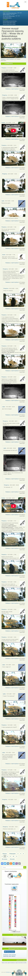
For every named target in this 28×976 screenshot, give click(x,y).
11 (17, 856)
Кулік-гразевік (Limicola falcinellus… (10, 21)
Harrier (3, 254)
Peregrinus (4, 67)
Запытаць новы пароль (9, 956)
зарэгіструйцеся (10, 59)
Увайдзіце (3, 59)
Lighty (3, 201)
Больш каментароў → (7, 17)
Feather (3, 122)
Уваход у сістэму (10, 951)
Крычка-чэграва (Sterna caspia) (9, 22)
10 (14, 856)
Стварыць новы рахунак (9, 954)
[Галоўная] (13, 5)
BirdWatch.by (8, 972)
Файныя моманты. (6, 14)
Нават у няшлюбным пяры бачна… (10, 13)
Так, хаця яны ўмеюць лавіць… (9, 16)
